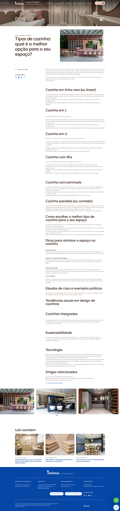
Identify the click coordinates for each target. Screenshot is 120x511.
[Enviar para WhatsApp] (16, 77)
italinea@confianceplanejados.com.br (94, 486)
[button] (56, 415)
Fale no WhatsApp (55, 493)
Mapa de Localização (43, 488)
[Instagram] (86, 495)
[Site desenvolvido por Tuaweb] (87, 506)
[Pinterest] (91, 495)
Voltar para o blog (22, 69)
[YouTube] (88, 495)
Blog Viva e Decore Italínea (56, 383)
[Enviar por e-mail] (24, 77)
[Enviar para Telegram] (19, 77)
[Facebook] (84, 495)
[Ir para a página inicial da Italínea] (19, 3)
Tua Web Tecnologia (34, 503)
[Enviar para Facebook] (21, 77)
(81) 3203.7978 (87, 484)
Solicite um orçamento (72, 493)
